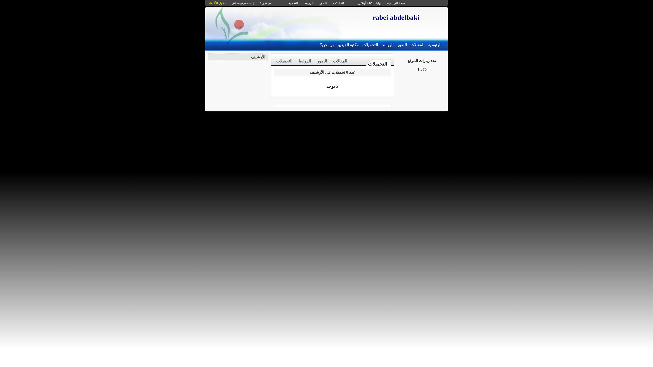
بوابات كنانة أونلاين (369, 3)
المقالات (417, 45)
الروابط (388, 45)
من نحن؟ (327, 45)
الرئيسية (435, 45)
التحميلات (370, 45)
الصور (402, 45)
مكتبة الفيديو (348, 45)
